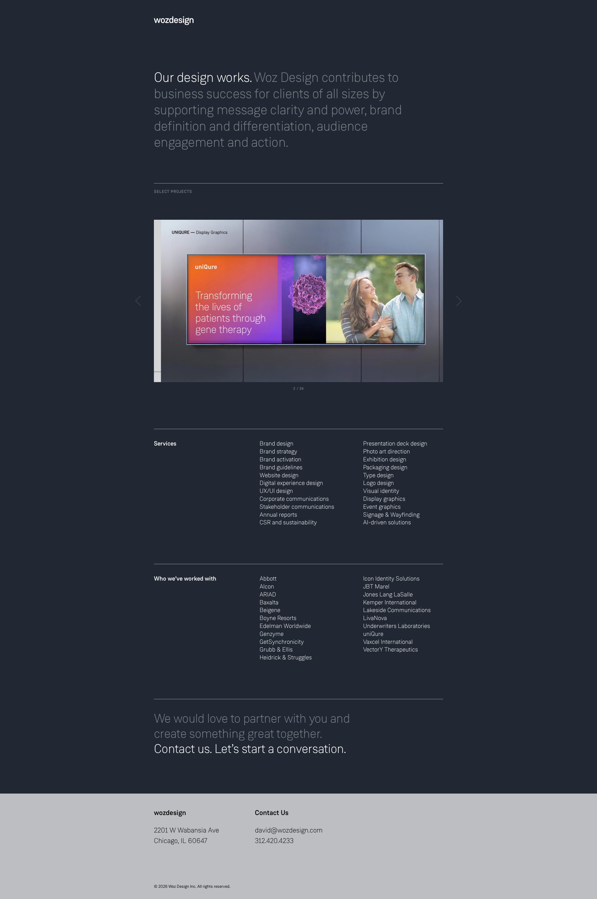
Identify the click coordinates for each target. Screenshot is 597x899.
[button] (459, 301)
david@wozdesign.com (289, 830)
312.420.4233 (274, 840)
